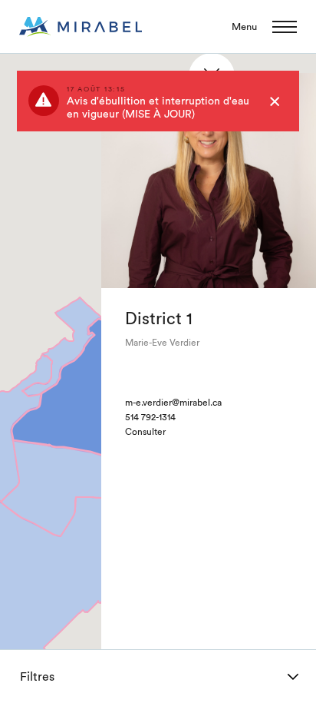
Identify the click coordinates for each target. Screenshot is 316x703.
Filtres (37, 676)
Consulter (145, 431)
